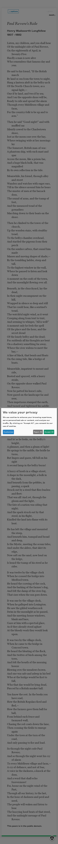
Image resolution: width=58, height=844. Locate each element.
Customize (8, 432)
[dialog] (29, 422)
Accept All (48, 432)
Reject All (38, 432)
